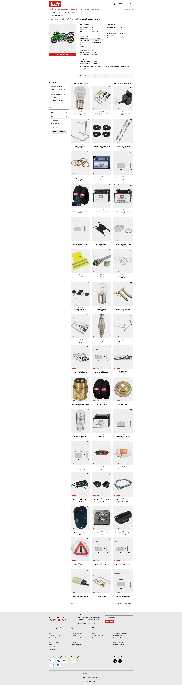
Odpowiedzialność (96, 640)
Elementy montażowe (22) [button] (57, 103)
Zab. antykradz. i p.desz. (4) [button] (57, 92)
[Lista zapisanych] (125, 4)
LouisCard (52, 644)
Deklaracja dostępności (119, 642)
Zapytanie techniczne (54, 635)
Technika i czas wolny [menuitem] (63, 9)
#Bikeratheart (74, 635)
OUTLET (55, 127)
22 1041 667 (59, 620)
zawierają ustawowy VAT (92, 677)
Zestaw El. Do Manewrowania (101, 113)
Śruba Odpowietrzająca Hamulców (101, 341)
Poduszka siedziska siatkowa (101, 244)
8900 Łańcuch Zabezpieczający (123, 499)
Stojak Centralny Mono (123, 341)
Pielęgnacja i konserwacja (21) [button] (58, 89)
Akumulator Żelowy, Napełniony (102, 178)
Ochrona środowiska (118, 644)
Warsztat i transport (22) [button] (57, 100)
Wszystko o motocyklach (77, 640)
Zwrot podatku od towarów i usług (100, 637)
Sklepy (93, 633)
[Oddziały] (115, 4)
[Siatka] (112, 83)
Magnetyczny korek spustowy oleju (123, 244)
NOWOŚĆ (56, 120)
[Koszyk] (131, 4)
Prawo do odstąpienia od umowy (121, 637)
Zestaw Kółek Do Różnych (80, 309)
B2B (50, 633)
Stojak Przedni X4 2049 (80, 146)
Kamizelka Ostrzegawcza (80, 276)
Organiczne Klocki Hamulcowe (123, 564)
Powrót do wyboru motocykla (58, 15)
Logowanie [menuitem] (130, 9)
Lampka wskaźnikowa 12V (80, 436)
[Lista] (115, 83)
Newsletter (52, 640)
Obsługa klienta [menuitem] (96, 9)
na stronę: (85, 83)
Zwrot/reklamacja (53, 647)
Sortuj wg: (120, 83)
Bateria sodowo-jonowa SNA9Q (123, 211)
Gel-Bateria (101, 436)
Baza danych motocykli (55, 637)
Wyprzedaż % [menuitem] (74, 9)
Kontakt (51, 631)
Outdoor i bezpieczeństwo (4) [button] (58, 94)
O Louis (94, 631)
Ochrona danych (117, 635)
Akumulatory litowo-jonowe (102, 211)
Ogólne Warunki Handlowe (120, 633)
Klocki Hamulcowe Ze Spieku (80, 468)
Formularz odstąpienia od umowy (121, 640)
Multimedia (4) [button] (54, 97)
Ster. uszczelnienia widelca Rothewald (80, 404)
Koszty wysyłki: (80, 678)
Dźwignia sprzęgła (123, 371)
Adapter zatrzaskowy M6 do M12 (123, 309)
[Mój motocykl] (120, 4)
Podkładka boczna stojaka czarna (80, 532)
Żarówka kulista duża (101, 309)
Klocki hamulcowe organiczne (101, 372)
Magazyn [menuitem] (87, 9)
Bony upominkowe (54, 642)
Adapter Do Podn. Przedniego (80, 341)
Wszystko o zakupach (97, 635)
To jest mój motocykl (62, 54)
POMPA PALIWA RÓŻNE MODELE (80, 596)
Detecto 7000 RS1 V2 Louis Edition (123, 532)
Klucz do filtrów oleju (123, 404)
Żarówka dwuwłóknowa (80, 113)
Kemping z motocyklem (77, 644)
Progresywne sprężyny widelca (123, 146)
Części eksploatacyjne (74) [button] (57, 86)
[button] (109, 4)
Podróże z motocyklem (76, 637)
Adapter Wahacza (102, 596)
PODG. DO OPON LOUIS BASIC (101, 404)
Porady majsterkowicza (76, 633)
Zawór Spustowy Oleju (102, 276)
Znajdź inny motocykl (61, 58)
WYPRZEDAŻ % (57, 123)
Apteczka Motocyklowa (123, 468)
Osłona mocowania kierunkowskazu (102, 146)
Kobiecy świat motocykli (77, 631)
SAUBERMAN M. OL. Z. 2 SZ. (101, 532)
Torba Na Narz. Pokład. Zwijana (80, 499)
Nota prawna (116, 631)
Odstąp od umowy (54, 649)
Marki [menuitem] (81, 9)
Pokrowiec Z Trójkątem (80, 564)
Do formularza (87, 76)
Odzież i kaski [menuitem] (52, 9)
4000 (102, 468)
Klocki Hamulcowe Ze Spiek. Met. (123, 178)
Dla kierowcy (74, 642)
